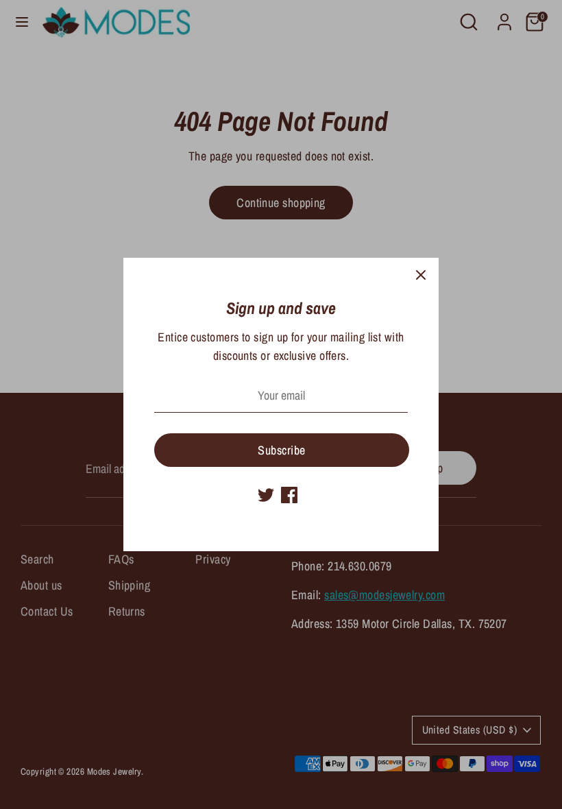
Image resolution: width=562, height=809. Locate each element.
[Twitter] (266, 495)
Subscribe (281, 450)
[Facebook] (289, 495)
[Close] (421, 276)
